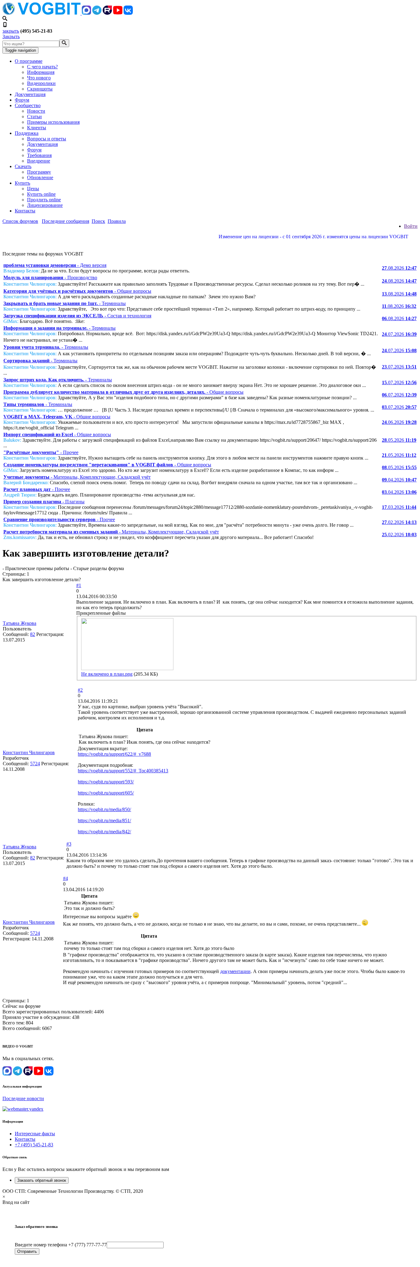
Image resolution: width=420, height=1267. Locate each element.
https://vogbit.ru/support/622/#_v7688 (114, 754)
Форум (22, 100)
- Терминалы (64, 303)
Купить (22, 183)
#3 (68, 844)
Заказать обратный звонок (41, 1180)
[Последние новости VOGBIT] (210, 243)
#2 (80, 690)
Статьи (34, 116)
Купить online (41, 194)
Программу (39, 172)
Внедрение (38, 160)
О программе (28, 61)
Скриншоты (40, 88)
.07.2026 (399, 334)
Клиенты (36, 127)
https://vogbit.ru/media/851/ (104, 820)
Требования (39, 155)
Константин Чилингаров (29, 752)
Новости (36, 111)
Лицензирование (45, 205)
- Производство (50, 277)
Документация (30, 94)
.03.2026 (399, 507)
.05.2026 (399, 440)
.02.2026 (399, 522)
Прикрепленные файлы (101, 613)
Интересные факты (35, 1133)
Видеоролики (41, 83)
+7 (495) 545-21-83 (34, 1144)
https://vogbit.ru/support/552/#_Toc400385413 (123, 770)
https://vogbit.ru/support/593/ (106, 781)
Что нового (39, 77)
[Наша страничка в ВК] (128, 13)
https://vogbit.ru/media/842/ (104, 831)
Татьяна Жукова (19, 623)
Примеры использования (53, 122)
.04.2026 (399, 479)
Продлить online (44, 199)
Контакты (25, 210)
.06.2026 (399, 422)
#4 (65, 878)
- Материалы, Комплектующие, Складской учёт (77, 477)
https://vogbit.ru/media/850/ (104, 809)
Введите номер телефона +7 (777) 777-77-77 (61, 1244)
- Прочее (40, 452)
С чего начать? (42, 66)
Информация (40, 72)
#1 (78, 585)
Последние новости (23, 1098)
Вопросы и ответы (46, 138)
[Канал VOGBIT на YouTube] (117, 13)
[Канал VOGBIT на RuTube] (107, 13)
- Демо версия (54, 265)
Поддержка (26, 133)
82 (32, 634)
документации (235, 971)
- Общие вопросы (77, 291)
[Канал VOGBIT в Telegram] (96, 13)
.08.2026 (399, 268)
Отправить (27, 1251)
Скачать (23, 166)
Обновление (40, 177)
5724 (35, 763)
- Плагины (44, 501)
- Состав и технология (77, 315)
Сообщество (28, 105)
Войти (411, 226)
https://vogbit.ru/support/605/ (106, 792)
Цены (33, 188)
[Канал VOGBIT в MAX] (86, 13)
